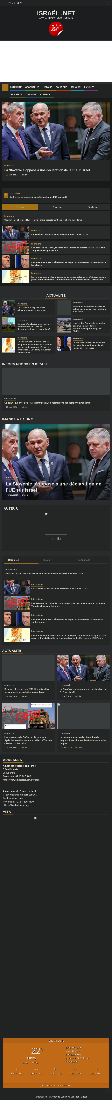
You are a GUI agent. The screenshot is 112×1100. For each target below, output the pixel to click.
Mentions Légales (59, 1096)
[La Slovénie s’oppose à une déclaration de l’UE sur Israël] (56, 131)
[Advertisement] (56, 61)
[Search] (108, 87)
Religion (75, 87)
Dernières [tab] (21, 207)
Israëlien (23, 175)
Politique (61, 87)
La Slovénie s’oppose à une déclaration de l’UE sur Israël (38, 197)
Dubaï (84, 1096)
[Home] (5, 87)
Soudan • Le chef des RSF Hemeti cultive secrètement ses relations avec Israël (43, 220)
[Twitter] (56, 545)
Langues (89, 87)
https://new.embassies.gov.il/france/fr (22, 779)
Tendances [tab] (93, 207)
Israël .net (56, 13)
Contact (45, 94)
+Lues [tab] (46, 560)
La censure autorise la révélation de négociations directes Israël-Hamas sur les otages (89, 345)
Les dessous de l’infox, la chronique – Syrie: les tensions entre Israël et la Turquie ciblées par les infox (28, 740)
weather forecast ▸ (56, 1085)
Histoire (47, 87)
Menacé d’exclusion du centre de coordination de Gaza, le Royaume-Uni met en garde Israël (34, 326)
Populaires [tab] (57, 207)
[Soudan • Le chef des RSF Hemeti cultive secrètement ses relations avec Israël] (64, 307)
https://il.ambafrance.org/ (16, 805)
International (15, 193)
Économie (31, 94)
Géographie (32, 87)
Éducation (16, 94)
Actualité (16, 87)
